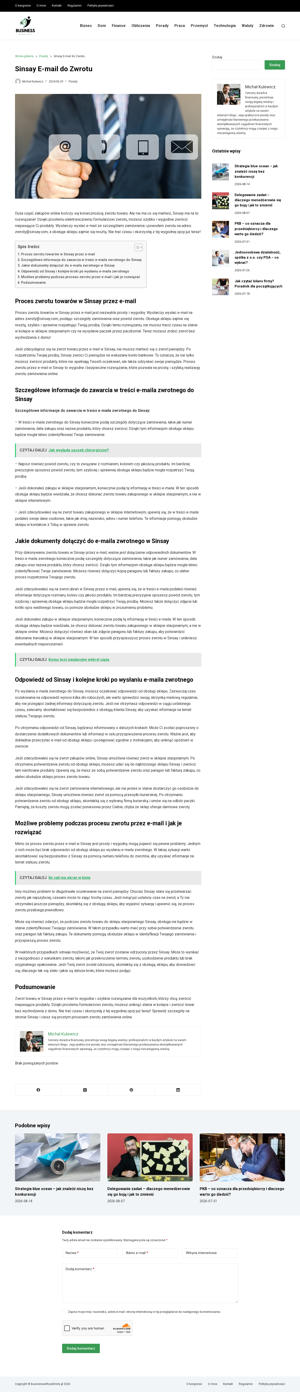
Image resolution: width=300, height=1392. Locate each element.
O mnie (41, 5)
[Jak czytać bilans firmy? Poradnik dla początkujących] (220, 287)
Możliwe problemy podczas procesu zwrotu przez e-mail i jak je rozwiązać (80, 277)
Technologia (225, 25)
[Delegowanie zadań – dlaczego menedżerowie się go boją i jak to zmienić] (220, 200)
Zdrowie (266, 25)
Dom (102, 25)
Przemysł (199, 25)
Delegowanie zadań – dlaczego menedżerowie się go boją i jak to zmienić (258, 200)
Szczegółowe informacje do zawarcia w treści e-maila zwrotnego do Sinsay (81, 260)
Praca (179, 25)
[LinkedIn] (178, 1090)
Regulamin (75, 5)
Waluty (247, 25)
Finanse (119, 25)
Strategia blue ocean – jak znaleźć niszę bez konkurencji (256, 171)
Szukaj (217, 57)
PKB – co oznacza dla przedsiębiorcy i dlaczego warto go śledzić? (256, 228)
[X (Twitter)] (85, 1090)
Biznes (86, 25)
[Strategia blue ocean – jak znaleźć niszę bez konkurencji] (220, 172)
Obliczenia (140, 25)
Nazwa (72, 1253)
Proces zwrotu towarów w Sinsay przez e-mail (58, 254)
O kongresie (23, 5)
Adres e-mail (137, 1253)
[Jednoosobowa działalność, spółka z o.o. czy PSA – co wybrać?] (220, 258)
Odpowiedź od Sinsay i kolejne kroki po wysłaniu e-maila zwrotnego (75, 271)
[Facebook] (38, 1090)
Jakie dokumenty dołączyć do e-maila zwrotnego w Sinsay (68, 266)
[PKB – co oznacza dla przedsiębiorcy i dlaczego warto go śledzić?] (220, 229)
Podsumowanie (33, 283)
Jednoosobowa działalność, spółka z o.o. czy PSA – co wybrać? (258, 257)
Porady (162, 25)
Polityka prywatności (100, 5)
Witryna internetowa (201, 1253)
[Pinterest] (131, 1090)
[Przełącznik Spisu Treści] (136, 247)
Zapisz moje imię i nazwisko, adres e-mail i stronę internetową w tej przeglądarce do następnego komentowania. (144, 1312)
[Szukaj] (283, 26)
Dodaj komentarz (80, 1269)
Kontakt (57, 5)
